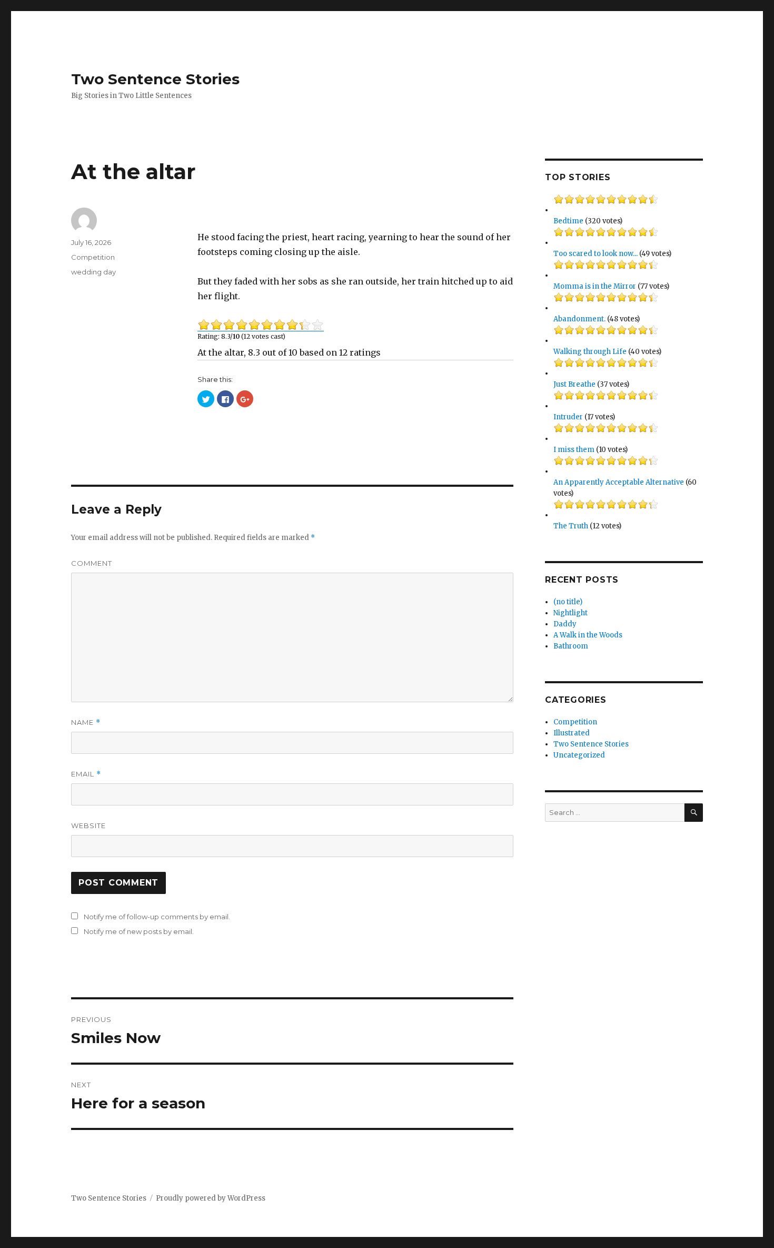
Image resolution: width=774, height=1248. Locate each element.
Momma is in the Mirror (594, 286)
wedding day (93, 272)
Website (88, 825)
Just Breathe (574, 384)
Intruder (568, 416)
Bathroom (570, 646)
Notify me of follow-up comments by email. (157, 916)
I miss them (573, 449)
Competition (93, 257)
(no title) (567, 601)
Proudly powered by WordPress (210, 1198)
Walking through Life (590, 351)
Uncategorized (579, 755)
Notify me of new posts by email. (139, 931)
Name (86, 722)
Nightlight (570, 612)
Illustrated (571, 733)
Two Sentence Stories (155, 79)
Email (86, 774)
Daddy (565, 624)
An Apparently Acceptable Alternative (618, 482)
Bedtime (568, 221)
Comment (91, 563)
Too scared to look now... (595, 253)
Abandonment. (579, 319)
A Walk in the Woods (587, 635)
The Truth (570, 526)
